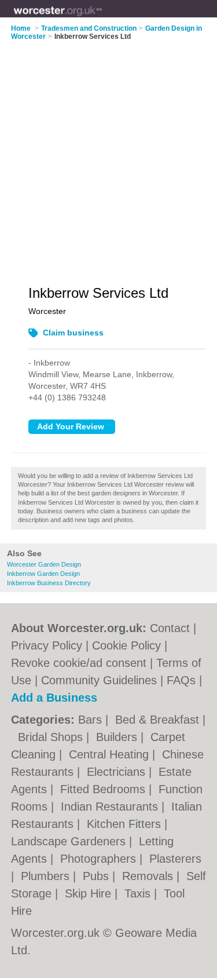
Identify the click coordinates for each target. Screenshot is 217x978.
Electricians (118, 771)
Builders (118, 737)
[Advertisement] (108, 155)
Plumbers (47, 876)
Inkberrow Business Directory (49, 582)
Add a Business (54, 697)
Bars (91, 719)
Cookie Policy (126, 645)
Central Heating (110, 754)
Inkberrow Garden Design (43, 573)
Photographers (99, 858)
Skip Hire (90, 893)
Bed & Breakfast (159, 719)
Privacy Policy (46, 645)
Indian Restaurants (111, 806)
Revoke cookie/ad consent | (83, 662)
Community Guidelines (99, 680)
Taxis (139, 893)
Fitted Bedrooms (104, 789)
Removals (149, 876)
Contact (170, 628)
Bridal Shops (52, 737)
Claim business (73, 332)
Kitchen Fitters (125, 824)
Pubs (97, 876)
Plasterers (175, 858)
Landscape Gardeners (70, 841)
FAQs (181, 680)
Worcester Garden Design (44, 564)
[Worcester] (102, 18)
